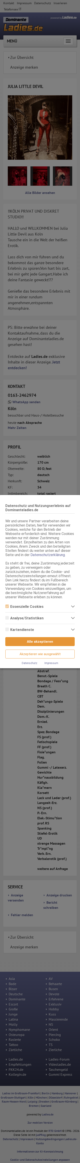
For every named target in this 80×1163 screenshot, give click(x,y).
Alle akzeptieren (40, 642)
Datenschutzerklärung (47, 555)
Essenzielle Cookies (27, 606)
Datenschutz (29, 663)
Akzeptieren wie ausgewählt (40, 654)
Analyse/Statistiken (27, 618)
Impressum (51, 663)
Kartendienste (22, 630)
